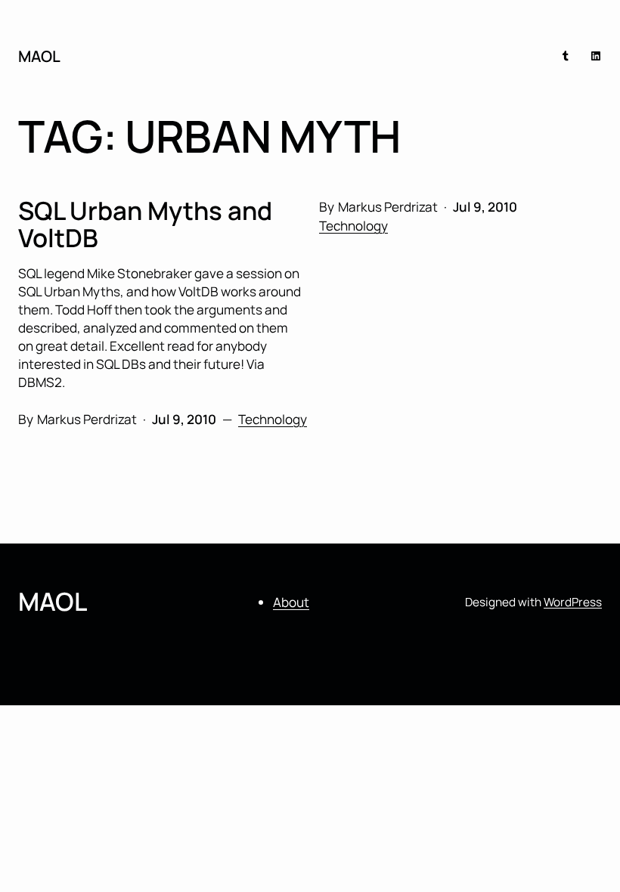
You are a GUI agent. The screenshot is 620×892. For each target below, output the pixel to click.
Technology (353, 225)
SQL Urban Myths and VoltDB (145, 224)
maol (39, 56)
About (291, 602)
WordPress (573, 602)
